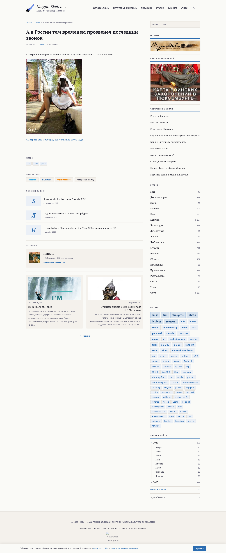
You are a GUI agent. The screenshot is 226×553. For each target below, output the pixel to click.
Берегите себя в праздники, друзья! (169, 174)
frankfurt (167, 421)
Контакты (104, 528)
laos (189, 416)
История (154, 208)
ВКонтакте (46, 179)
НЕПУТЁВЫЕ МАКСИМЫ (125, 8)
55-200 (165, 344)
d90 (196, 356)
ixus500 (166, 372)
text (154, 344)
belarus (181, 416)
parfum (190, 377)
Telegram (32, 179)
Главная (29, 22)
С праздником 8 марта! (163, 161)
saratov (183, 411)
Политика (84, 528)
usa (153, 356)
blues (165, 350)
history (163, 356)
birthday (186, 356)
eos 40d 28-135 (158, 416)
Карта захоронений (162, 58)
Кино (153, 214)
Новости (154, 253)
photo (43, 163)
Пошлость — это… (159, 148)
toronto (167, 366)
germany (187, 372)
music (155, 339)
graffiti (178, 366)
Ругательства (157, 275)
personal (157, 333)
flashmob (188, 361)
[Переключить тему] (193, 8)
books (192, 321)
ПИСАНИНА (146, 8)
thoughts (178, 315)
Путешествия (157, 270)
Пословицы (156, 264)
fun (28, 163)
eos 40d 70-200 (158, 411)
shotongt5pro (158, 377)
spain (171, 416)
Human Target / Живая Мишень (167, 168)
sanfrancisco (167, 392)
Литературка (157, 230)
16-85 (177, 344)
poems (155, 361)
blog (176, 372)
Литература (156, 225)
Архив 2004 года (158, 497)
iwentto (155, 366)
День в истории (158, 197)
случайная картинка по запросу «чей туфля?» (175, 135)
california (167, 397)
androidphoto (177, 339)
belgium (167, 387)
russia (180, 377)
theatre (179, 392)
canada (170, 333)
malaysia (155, 397)
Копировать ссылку (85, 179)
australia (172, 411)
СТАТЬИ (160, 8)
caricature (156, 421)
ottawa (174, 356)
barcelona (179, 421)
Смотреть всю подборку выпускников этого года (54, 139)
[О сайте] (175, 45)
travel (155, 327)
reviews (171, 321)
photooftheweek (190, 382)
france (176, 361)
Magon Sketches (51, 6)
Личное (154, 236)
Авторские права (119, 528)
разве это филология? (162, 154)
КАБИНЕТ (172, 8)
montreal (190, 392)
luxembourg (170, 327)
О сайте (155, 35)
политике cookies (100, 548)
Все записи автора (52, 262)
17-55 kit (186, 402)
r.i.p (187, 366)
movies (193, 339)
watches (155, 402)
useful (175, 402)
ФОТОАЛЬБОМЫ (101, 8)
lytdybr (156, 321)
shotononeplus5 (160, 382)
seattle (175, 382)
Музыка (154, 247)
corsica (155, 392)
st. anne (191, 421)
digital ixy (156, 387)
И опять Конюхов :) (160, 115)
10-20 (155, 372)
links (36, 163)
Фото (38, 22)
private (166, 361)
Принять (199, 548)
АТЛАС (184, 8)
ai (164, 339)
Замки (153, 202)
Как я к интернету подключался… (168, 141)
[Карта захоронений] (175, 82)
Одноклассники (64, 179)
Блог (152, 191)
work (184, 327)
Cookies (94, 528)
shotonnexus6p (181, 397)
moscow (183, 333)
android (171, 406)
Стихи (153, 281)
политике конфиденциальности (124, 548)
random (189, 344)
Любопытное (157, 242)
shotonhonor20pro (182, 350)
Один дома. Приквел (161, 129)
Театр (153, 287)
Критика (155, 219)
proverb (178, 387)
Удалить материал (138, 528)
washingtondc (158, 406)
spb (171, 377)
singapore (190, 387)
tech (154, 350)
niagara (166, 402)
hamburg (156, 426)
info (182, 321)
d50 (194, 327)
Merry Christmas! (159, 122)
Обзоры (154, 259)
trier (180, 406)
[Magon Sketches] (30, 8)
